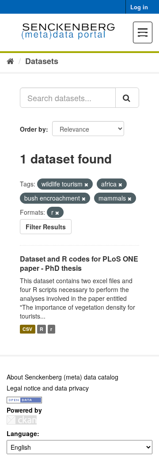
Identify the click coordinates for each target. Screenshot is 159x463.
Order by (33, 129)
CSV (27, 329)
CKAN (22, 420)
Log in (139, 7)
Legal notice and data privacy (48, 387)
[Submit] (127, 97)
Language (22, 433)
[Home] (10, 60)
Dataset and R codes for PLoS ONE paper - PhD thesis (79, 263)
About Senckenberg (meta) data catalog (62, 376)
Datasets (41, 61)
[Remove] (86, 184)
